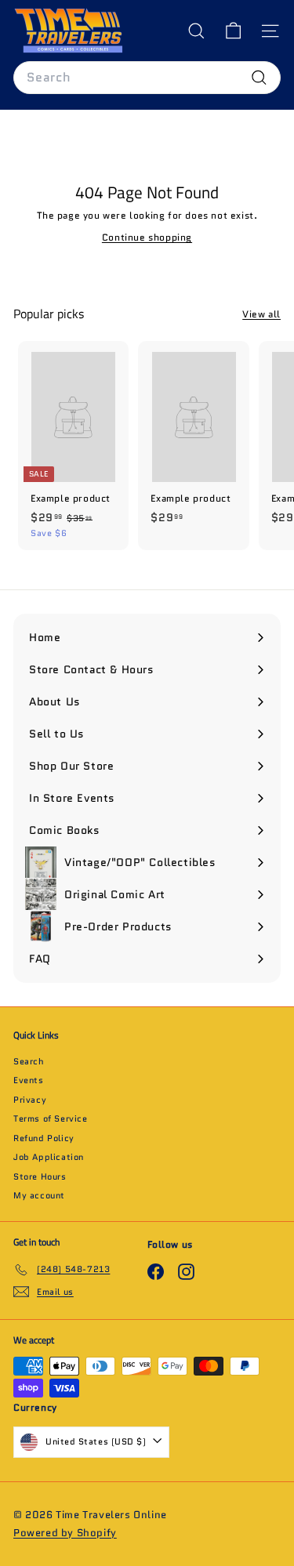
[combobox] (147, 77)
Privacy (29, 1099)
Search (29, 1061)
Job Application (48, 1157)
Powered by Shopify (65, 1532)
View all (261, 314)
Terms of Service (50, 1118)
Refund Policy (43, 1138)
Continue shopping (147, 237)
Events (28, 1080)
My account (39, 1195)
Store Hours (40, 1176)
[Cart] (233, 31)
